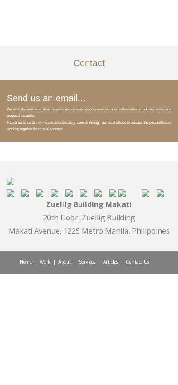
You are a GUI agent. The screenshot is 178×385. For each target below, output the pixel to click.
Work (45, 262)
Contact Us (137, 262)
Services (87, 262)
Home (26, 262)
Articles (110, 262)
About (64, 262)
